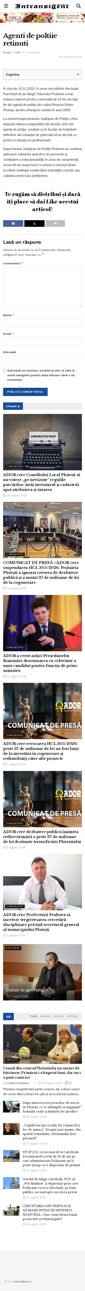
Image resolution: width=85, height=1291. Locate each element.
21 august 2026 (35, 1197)
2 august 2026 (18, 996)
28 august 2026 (51, 1083)
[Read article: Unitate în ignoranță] (42, 972)
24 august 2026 (36, 1170)
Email (8, 334)
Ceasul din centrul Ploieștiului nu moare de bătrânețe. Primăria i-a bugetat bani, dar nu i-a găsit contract (42, 1072)
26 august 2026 (16, 495)
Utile (18, 52)
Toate (33, 1016)
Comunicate (32, 52)
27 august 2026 (36, 1143)
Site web (9, 352)
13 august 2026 (16, 588)
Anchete (45, 1016)
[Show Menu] (6, 6)
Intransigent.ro (23, 1281)
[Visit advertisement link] (42, 17)
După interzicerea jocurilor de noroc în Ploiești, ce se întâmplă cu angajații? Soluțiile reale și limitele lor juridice (52, 1107)
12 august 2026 (16, 676)
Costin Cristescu (18, 1083)
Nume (9, 315)
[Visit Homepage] (42, 6)
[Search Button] (78, 6)
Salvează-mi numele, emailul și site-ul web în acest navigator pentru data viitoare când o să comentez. (41, 375)
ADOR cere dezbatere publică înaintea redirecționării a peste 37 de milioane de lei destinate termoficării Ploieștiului (42, 837)
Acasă (7, 52)
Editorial (13, 948)
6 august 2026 (15, 847)
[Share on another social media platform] (55, 223)
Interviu (59, 1016)
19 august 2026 (35, 1224)
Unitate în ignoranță (25, 990)
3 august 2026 (15, 935)
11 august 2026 (16, 764)
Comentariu (13, 263)
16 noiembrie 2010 (70, 56)
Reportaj (72, 1016)
